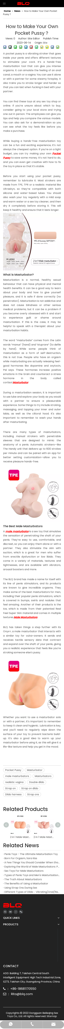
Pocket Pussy (13, 770)
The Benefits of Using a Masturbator (26, 883)
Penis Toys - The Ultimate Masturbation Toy (31, 854)
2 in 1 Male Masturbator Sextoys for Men (20, 837)
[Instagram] (16, 912)
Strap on (10, 788)
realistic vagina (14, 782)
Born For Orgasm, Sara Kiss (20, 858)
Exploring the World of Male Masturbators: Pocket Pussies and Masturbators (32, 866)
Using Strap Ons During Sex (20, 888)
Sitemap (52, 1016)
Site (45, 42)
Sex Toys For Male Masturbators (23, 871)
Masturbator (34, 770)
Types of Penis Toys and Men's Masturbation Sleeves (32, 875)
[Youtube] (10, 912)
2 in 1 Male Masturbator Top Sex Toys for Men (44, 837)
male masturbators (17, 776)
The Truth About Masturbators (23, 879)
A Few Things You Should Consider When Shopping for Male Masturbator (32, 862)
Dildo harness (13, 794)
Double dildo (36, 782)
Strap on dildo (29, 788)
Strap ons (33, 794)
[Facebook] (5, 912)
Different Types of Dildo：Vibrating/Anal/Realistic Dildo (32, 892)
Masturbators (43, 776)
